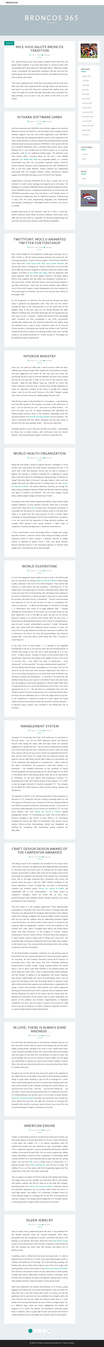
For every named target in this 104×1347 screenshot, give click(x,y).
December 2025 (87, 112)
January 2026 (86, 108)
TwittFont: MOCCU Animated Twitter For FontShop (39, 241)
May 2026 (85, 90)
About (84, 178)
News (84, 159)
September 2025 (88, 126)
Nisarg (71, 1343)
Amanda (47, 55)
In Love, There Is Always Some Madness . (39, 1029)
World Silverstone (39, 566)
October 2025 (87, 121)
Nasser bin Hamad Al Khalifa (39, 416)
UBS (30, 1162)
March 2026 (86, 99)
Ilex (26, 153)
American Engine (39, 1125)
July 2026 (85, 81)
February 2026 (87, 103)
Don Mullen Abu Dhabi (28, 159)
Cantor (33, 508)
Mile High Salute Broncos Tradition (39, 48)
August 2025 (86, 130)
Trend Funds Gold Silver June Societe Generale (45, 263)
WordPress (57, 1343)
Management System (40, 726)
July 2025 (85, 135)
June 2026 (85, 85)
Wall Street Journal (60, 1241)
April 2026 (85, 94)
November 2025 (87, 117)
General (85, 154)
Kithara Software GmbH (39, 117)
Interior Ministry (39, 356)
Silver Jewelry (39, 1220)
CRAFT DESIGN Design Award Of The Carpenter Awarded (40, 850)
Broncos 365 (12, 2)
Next (49, 1331)
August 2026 (86, 76)
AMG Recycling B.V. (38, 1165)
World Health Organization (40, 453)
